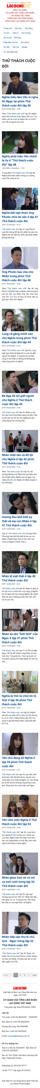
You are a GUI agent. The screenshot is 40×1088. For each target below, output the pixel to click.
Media (24, 47)
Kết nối (16, 47)
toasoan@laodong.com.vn (18, 1036)
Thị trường (25, 33)
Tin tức (6, 33)
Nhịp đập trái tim (10, 42)
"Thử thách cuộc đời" (11, 832)
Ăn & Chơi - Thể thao (12, 38)
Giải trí (15, 33)
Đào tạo (18, 28)
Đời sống (29, 28)
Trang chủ (7, 28)
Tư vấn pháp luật (10, 52)
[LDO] (20, 83)
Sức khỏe (25, 42)
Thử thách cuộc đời (15, 113)
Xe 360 (6, 47)
